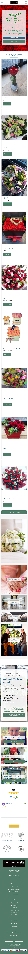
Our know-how (20, 825)
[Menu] (3, 2)
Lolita (5, 145)
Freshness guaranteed (7, 825)
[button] (24, 2)
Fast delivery (7, 837)
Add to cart (6, 247)
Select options (7, 150)
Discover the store (11, 762)
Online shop (9, 742)
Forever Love (8, 484)
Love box (6, 436)
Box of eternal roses (12, 339)
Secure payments (20, 837)
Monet (5, 193)
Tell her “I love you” (11, 242)
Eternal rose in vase (11, 96)
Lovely (5, 290)
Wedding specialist (12, 723)
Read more (6, 102)
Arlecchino (8, 387)
